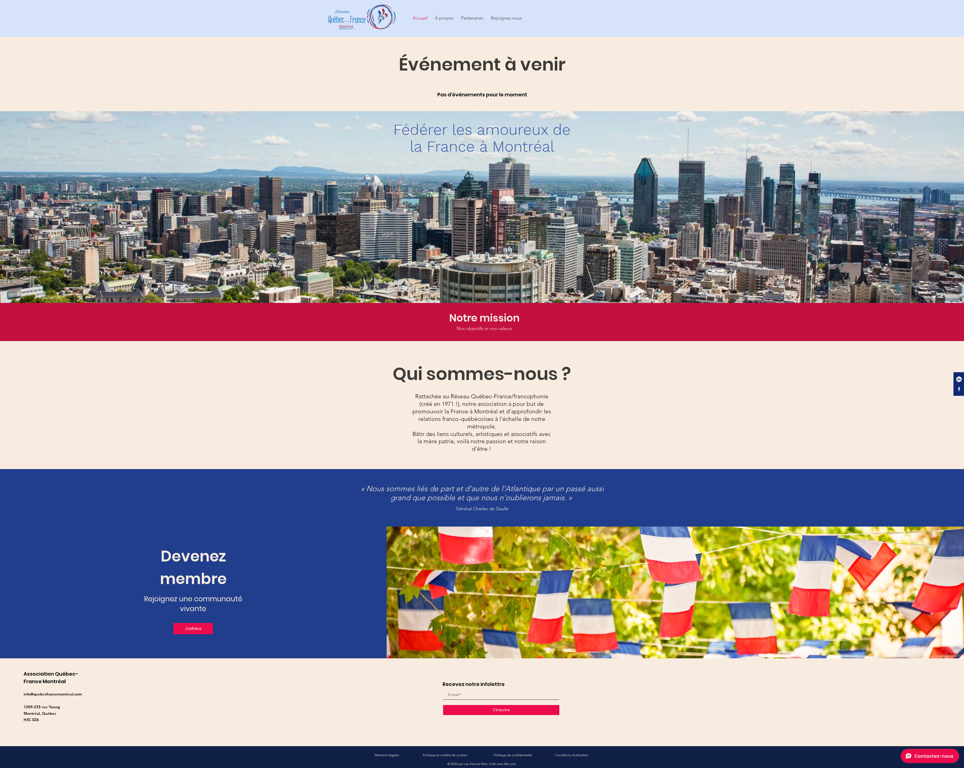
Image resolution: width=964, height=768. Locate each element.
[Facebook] (959, 389)
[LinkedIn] (959, 379)
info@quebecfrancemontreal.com (53, 694)
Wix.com (510, 764)
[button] (444, 18)
